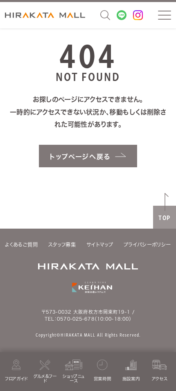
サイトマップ (99, 244)
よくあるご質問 (21, 244)
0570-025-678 (76, 319)
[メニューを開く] (164, 15)
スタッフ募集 (62, 244)
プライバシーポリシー (147, 244)
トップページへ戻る (80, 156)
